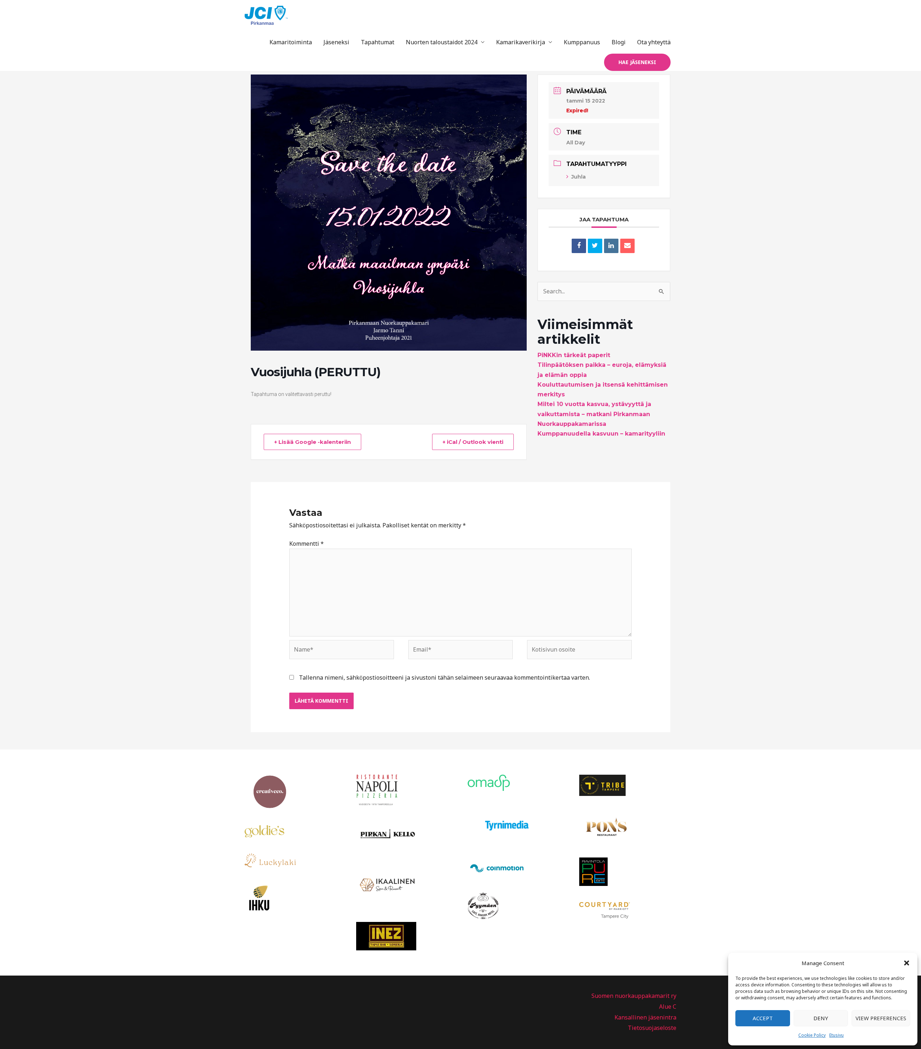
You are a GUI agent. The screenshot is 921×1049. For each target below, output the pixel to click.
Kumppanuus (582, 42)
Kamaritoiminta (290, 42)
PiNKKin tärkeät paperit (573, 355)
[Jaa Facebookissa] (579, 246)
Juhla (578, 177)
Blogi (619, 42)
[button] (906, 963)
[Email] (627, 246)
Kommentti (306, 544)
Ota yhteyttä (654, 42)
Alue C (667, 1006)
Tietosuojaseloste (652, 1028)
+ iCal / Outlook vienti (473, 441)
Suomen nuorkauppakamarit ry (633, 996)
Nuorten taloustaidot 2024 (441, 42)
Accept (763, 1018)
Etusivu (836, 1035)
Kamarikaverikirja (520, 42)
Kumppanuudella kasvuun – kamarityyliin (601, 433)
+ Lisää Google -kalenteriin (312, 441)
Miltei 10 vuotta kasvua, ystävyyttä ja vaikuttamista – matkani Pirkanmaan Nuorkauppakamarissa (594, 414)
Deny (820, 1018)
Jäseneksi (336, 42)
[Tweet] (595, 246)
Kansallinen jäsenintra (645, 1017)
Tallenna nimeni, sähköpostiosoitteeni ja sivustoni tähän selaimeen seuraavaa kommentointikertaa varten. (444, 677)
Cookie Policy (812, 1035)
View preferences (881, 1018)
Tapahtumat (377, 42)
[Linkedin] (611, 246)
